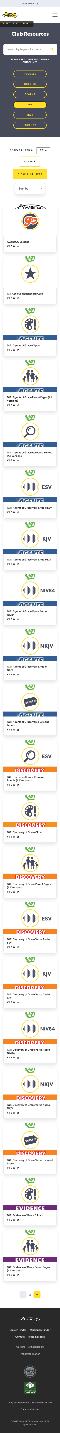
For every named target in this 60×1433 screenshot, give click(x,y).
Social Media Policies (42, 1403)
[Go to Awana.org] (30, 1318)
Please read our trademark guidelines (30, 61)
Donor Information (30, 1354)
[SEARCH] (51, 49)
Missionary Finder (40, 1330)
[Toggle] (55, 15)
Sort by (23, 188)
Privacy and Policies (30, 1409)
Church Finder (18, 1330)
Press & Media (36, 1336)
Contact (19, 1336)
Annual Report (36, 1347)
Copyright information (18, 1403)
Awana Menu (28, 3)
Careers (20, 1347)
